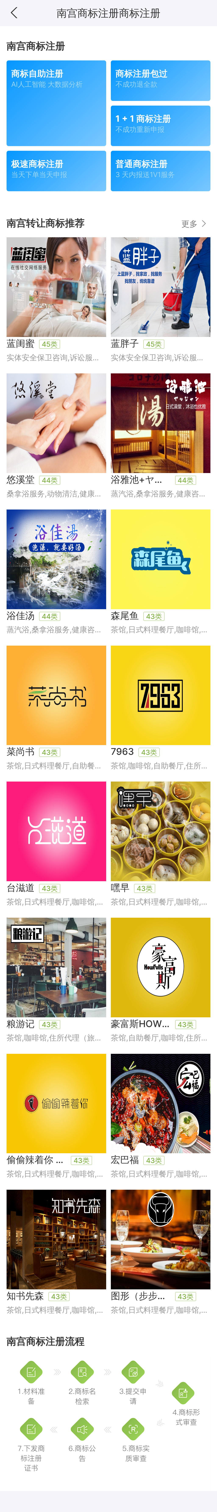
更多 (190, 224)
